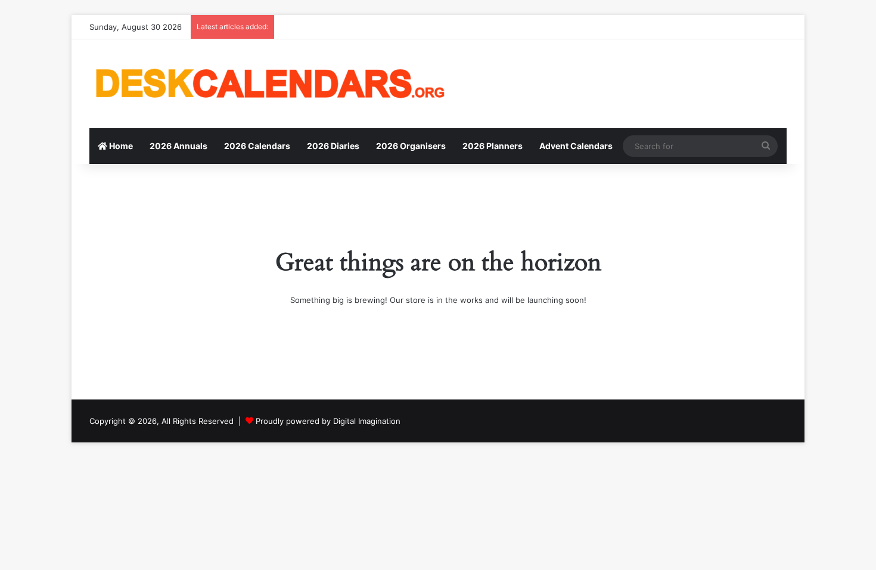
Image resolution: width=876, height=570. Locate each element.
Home (120, 146)
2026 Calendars (257, 146)
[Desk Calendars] (268, 83)
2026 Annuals (178, 146)
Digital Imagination (366, 421)
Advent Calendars (576, 146)
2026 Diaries (333, 146)
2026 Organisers (411, 146)
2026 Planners (492, 146)
